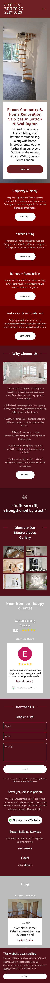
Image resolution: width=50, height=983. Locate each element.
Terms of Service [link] (26, 781)
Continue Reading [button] (25, 940)
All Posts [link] (19, 895)
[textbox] (25, 725)
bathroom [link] (31, 895)
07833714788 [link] (25, 848)
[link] (18, 12)
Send (25, 769)
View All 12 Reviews (25, 638)
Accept (25, 976)
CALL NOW (25, 475)
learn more (25, 217)
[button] (44, 9)
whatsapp (25, 169)
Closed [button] (27, 865)
